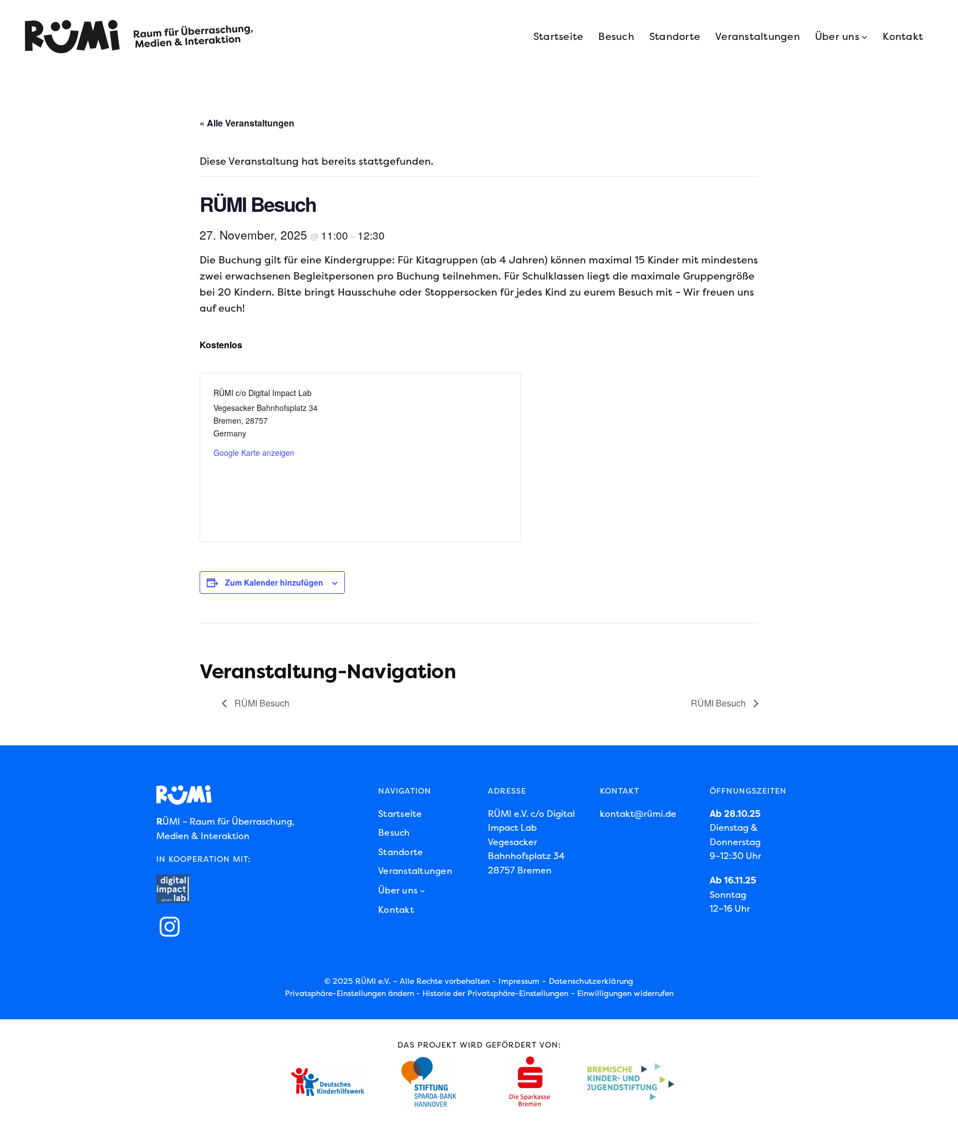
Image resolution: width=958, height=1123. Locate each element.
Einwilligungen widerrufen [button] (625, 993)
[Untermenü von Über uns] (865, 37)
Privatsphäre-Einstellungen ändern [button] (349, 993)
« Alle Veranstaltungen (247, 122)
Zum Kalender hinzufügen (274, 582)
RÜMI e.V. (373, 981)
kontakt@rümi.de (638, 814)
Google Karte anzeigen (253, 452)
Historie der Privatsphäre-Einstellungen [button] (495, 993)
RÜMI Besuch (260, 703)
